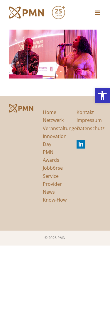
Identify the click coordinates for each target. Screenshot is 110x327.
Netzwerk (53, 120)
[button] (102, 95)
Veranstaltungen (61, 128)
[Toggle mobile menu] (98, 13)
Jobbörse (53, 168)
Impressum (89, 120)
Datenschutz (91, 128)
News (49, 192)
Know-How (55, 200)
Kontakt (85, 112)
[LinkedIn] (81, 144)
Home (49, 112)
